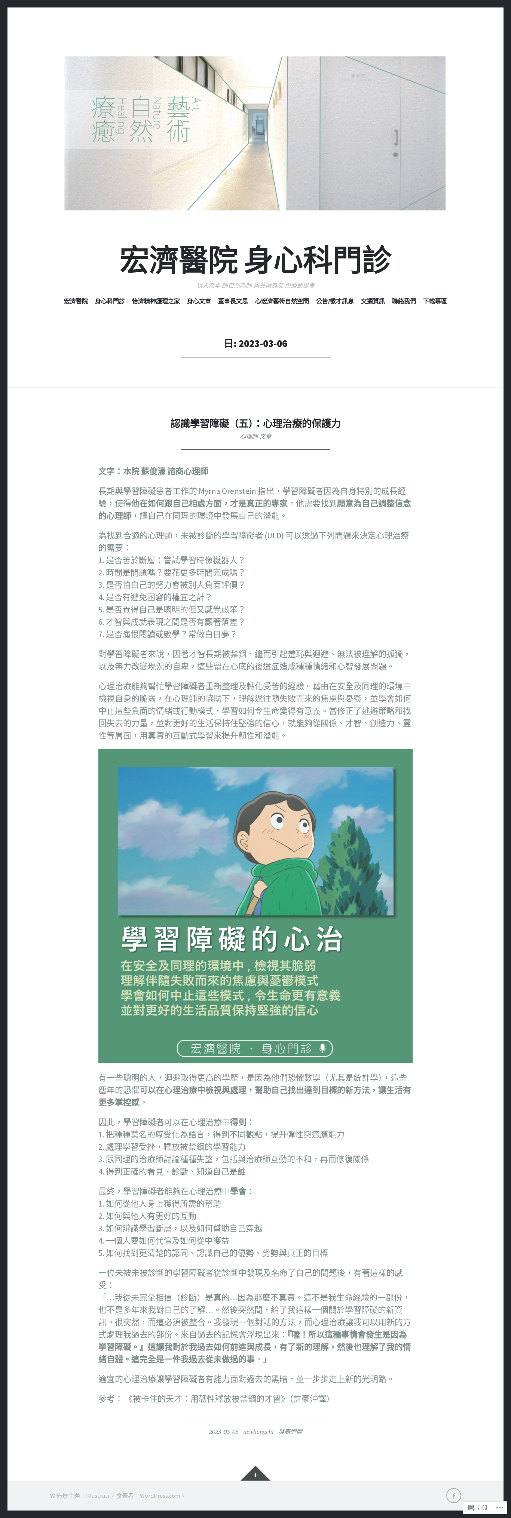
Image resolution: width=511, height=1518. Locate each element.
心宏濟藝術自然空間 (282, 301)
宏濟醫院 (76, 301)
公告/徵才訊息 (335, 301)
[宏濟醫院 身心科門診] (255, 133)
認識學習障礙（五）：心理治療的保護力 (256, 423)
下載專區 (435, 301)
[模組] (255, 1473)
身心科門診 (110, 301)
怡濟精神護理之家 (156, 301)
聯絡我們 (404, 301)
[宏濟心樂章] (453, 1495)
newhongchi (258, 1432)
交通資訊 (373, 301)
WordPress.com (160, 1495)
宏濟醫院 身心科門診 (256, 260)
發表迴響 (290, 1432)
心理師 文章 (255, 436)
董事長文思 (233, 301)
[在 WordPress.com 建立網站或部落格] (52, 1495)
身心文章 (199, 301)
